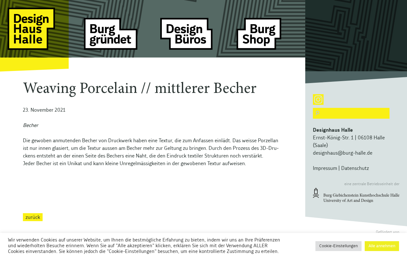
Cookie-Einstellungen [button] (338, 246)
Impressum (325, 168)
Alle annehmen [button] (382, 246)
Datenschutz (355, 168)
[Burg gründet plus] (110, 36)
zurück (32, 217)
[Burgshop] (263, 36)
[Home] (34, 36)
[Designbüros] (187, 36)
